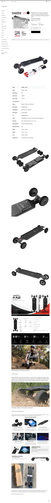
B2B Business (3, 15)
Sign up (15, 1)
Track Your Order (3, 28)
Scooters (2, 35)
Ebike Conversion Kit (4, 41)
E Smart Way (4, 6)
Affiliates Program (3, 26)
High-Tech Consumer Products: (4, 53)
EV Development (3, 17)
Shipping (32, 20)
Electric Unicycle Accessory (5, 48)
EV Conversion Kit (3, 39)
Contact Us (2, 30)
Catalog (2, 19)
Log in (12, 1)
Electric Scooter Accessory (5, 46)
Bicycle (2, 50)
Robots (2, 37)
